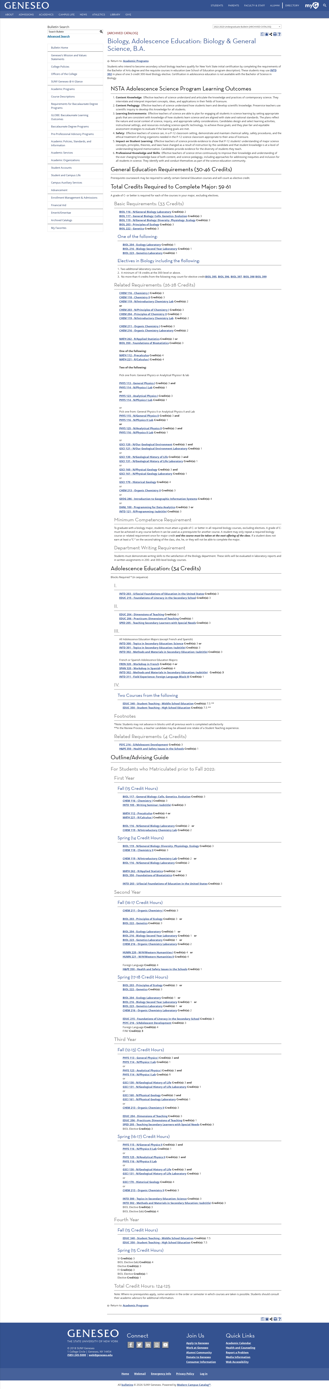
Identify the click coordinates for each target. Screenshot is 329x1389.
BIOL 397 (236, 276)
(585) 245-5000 (76, 1355)
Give (128, 14)
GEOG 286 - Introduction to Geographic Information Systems (158, 498)
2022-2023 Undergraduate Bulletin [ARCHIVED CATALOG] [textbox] (242, 26)
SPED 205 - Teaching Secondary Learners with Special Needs (157, 622)
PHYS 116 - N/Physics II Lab (136, 420)
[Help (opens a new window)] (279, 34)
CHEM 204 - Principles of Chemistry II (143, 314)
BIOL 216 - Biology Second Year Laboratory (150, 248)
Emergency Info (161, 1373)
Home (125, 1373)
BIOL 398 (249, 276)
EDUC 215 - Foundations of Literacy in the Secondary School (157, 597)
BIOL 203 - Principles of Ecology (139, 224)
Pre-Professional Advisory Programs (72, 134)
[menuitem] (217, 5)
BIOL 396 (223, 276)
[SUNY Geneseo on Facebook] (131, 1345)
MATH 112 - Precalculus (134, 355)
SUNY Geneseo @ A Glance (67, 81)
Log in (204, 1373)
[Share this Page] (271, 34)
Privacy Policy (185, 1373)
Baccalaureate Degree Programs (70, 126)
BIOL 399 (261, 276)
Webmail (140, 1373)
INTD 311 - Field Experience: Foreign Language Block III (154, 676)
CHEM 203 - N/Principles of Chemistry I (144, 309)
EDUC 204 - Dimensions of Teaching (141, 614)
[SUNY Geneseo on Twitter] (139, 1345)
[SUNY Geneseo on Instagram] (157, 1345)
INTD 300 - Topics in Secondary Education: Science (151, 643)
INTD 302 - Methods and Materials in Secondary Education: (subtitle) (163, 652)
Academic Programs (63, 89)
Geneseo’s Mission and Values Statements (69, 57)
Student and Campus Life (66, 175)
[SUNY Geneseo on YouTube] (165, 1345)
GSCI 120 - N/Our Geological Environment (145, 444)
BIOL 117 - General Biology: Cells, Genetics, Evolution (153, 216)
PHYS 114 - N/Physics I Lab (136, 387)
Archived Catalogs (61, 220)
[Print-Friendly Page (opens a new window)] (275, 34)
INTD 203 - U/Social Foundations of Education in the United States (161, 593)
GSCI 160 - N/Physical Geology (138, 469)
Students (217, 5)
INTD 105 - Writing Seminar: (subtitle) (147, 805)
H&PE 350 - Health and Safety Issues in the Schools (151, 748)
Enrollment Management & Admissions (74, 197)
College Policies (60, 66)
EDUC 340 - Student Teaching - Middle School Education (158, 703)
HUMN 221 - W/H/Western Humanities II (148, 956)
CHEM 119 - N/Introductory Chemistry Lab (146, 301)
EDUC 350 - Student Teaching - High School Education (156, 707)
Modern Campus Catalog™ (194, 1384)
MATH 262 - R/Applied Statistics (139, 339)
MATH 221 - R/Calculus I (134, 359)
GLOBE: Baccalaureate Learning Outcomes (69, 117)
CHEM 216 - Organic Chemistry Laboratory (146, 330)
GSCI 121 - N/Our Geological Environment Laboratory (153, 448)
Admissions (26, 14)
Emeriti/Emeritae (61, 212)
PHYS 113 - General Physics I (137, 383)
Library (115, 14)
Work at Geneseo (197, 1347)
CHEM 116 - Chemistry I (134, 293)
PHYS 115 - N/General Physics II (139, 415)
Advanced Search (58, 36)
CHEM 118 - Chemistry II (134, 297)
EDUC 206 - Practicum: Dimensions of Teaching (149, 618)
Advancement (59, 190)
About (9, 14)
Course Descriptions (63, 96)
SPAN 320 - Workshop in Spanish (140, 668)
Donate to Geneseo (198, 1357)
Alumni (275, 5)
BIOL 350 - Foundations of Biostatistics (144, 343)
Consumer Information (201, 1362)
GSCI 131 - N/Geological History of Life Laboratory (151, 461)
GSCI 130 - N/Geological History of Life (143, 457)
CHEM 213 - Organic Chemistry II (140, 490)
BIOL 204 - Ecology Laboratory (142, 244)
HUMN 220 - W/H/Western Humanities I (148, 952)
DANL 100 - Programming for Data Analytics (147, 507)
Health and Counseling (240, 1347)
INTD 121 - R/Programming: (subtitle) (143, 511)
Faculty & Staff (254, 5)
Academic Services (62, 152)
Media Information (238, 1357)
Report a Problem (237, 1352)
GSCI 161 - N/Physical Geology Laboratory (145, 473)
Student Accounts (61, 167)
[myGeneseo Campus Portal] (312, 5)
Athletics (98, 14)
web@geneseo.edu (101, 1355)
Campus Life (67, 14)
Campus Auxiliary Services (66, 182)
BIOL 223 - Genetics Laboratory (143, 253)
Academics (46, 14)
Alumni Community (199, 1352)
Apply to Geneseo (197, 1343)
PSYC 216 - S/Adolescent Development (143, 744)
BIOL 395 (211, 276)
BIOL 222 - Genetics (131, 228)
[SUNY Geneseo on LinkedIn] (148, 1345)
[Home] (27, 5)
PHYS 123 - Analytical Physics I (138, 395)
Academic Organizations (65, 160)
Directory (292, 5)
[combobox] (247, 26)
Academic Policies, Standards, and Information (71, 143)
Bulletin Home (59, 47)
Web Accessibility (237, 1362)
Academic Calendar (238, 1343)
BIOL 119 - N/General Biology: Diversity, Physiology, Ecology (157, 220)
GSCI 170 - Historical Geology (137, 482)
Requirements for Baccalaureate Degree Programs (74, 105)
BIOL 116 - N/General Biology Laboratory (145, 211)
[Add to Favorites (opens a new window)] (266, 34)
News (83, 14)
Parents (233, 5)
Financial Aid (58, 205)
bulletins (127, 1384)
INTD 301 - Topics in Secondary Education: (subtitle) (152, 647)
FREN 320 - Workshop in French (139, 664)
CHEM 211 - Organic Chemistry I (139, 326)
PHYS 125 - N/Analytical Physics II (140, 428)
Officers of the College (64, 74)
